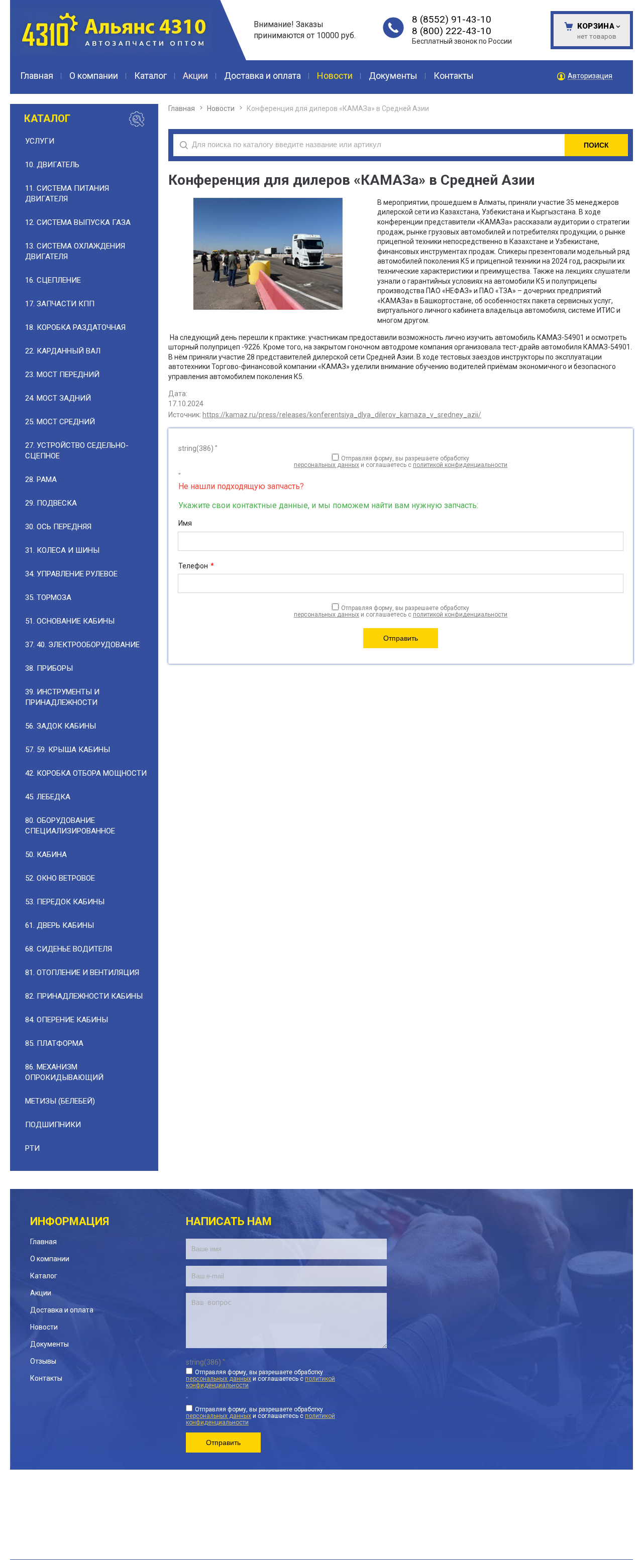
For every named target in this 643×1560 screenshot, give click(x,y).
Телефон (196, 566)
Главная (181, 108)
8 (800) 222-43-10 (451, 31)
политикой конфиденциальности (460, 464)
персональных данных (326, 464)
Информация (69, 1221)
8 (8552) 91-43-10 (451, 19)
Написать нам (229, 1221)
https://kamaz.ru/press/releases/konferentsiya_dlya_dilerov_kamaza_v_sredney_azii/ (341, 415)
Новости (221, 108)
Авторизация (590, 76)
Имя (185, 523)
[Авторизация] (638, 5)
